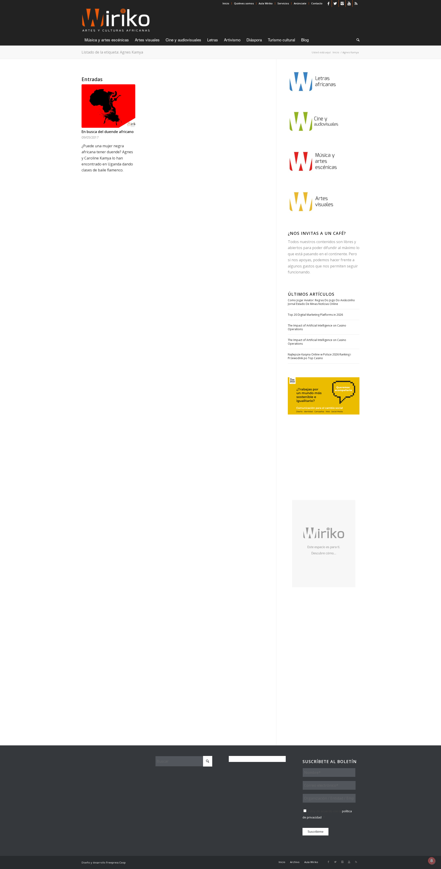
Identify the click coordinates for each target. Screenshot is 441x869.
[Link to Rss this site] (356, 3)
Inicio (226, 3)
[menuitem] (226, 3)
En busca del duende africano (108, 131)
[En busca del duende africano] (108, 106)
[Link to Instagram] (342, 3)
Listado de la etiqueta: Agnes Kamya (112, 52)
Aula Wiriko (266, 3)
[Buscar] (356, 39)
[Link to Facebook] (328, 3)
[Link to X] (335, 3)
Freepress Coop (116, 862)
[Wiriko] (116, 20)
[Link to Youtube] (349, 3)
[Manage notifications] (431, 860)
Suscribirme (315, 831)
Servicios (283, 3)
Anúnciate (300, 3)
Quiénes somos (244, 3)
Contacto (316, 3)
